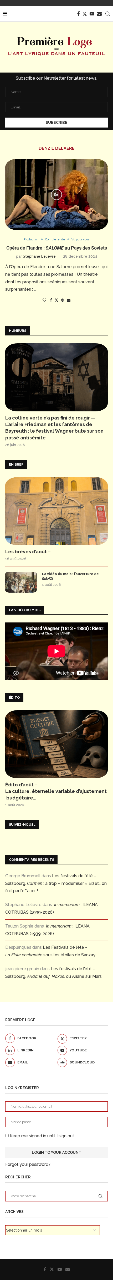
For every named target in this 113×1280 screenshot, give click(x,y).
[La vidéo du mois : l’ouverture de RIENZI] (21, 582)
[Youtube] (92, 13)
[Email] (99, 13)
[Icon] (56, 194)
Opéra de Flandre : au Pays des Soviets (56, 248)
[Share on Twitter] (56, 300)
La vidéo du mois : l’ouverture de (70, 576)
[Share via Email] (68, 300)
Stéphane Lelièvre (39, 256)
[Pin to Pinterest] (62, 300)
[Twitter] (84, 13)
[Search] (107, 13)
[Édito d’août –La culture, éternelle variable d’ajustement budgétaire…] (56, 744)
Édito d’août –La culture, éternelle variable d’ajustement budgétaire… (56, 791)
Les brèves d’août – (28, 551)
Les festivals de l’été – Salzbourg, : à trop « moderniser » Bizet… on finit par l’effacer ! (56, 883)
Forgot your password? (27, 1164)
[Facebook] (78, 13)
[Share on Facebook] (51, 300)
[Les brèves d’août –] (56, 511)
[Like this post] (44, 300)
